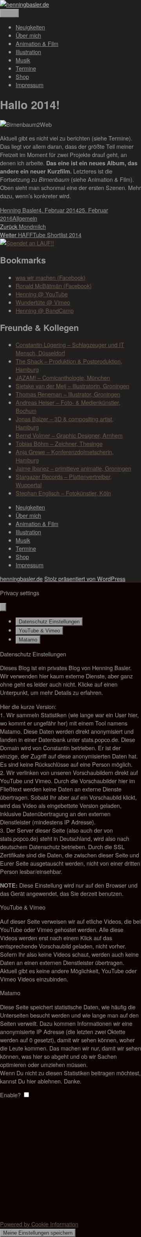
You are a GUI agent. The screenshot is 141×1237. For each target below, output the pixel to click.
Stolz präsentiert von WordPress (84, 578)
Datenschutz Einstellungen (49, 622)
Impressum (29, 84)
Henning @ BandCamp (45, 310)
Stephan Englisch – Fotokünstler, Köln (63, 493)
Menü (9, 13)
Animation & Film (37, 43)
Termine (26, 68)
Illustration (28, 52)
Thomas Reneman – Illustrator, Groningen (68, 394)
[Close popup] (3, 607)
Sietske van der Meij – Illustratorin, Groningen (72, 386)
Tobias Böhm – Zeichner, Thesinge (59, 443)
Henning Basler (19, 210)
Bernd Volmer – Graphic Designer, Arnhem (69, 435)
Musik (23, 60)
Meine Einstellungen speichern (37, 1233)
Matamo (28, 640)
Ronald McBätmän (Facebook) (54, 285)
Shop (22, 76)
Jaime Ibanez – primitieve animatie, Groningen (73, 468)
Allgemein (25, 218)
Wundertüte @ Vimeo (43, 302)
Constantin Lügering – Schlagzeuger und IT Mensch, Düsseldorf (70, 348)
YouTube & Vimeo (39, 631)
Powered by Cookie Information (39, 1224)
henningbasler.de (21, 578)
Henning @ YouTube (42, 294)
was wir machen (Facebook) (50, 277)
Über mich (28, 35)
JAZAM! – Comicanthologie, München (63, 377)
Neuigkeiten (30, 27)
